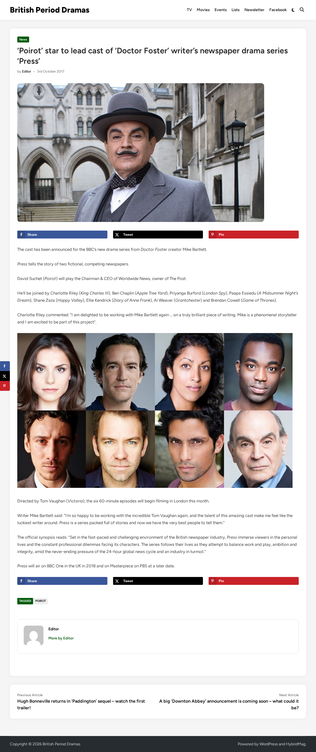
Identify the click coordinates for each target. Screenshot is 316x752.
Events (221, 9)
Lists (235, 9)
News (23, 39)
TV (189, 9)
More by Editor (61, 638)
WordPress (268, 744)
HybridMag (295, 744)
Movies (203, 9)
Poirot (40, 601)
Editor (26, 71)
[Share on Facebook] (5, 366)
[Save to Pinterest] (5, 386)
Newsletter (254, 9)
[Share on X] (5, 376)
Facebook (278, 9)
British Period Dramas (49, 10)
